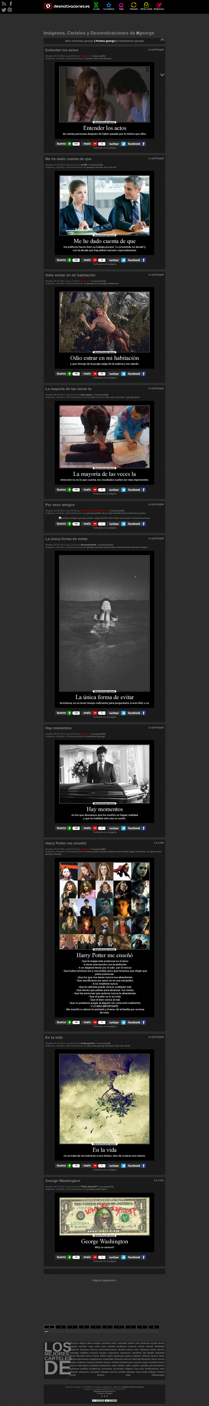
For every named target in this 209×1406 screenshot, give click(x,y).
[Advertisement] (104, 21)
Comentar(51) (99, 849)
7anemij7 (85, 56)
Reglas (109, 1393)
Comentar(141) (105, 544)
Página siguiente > (104, 1280)
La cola (96, 9)
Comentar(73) (106, 1186)
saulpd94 (85, 281)
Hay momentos (58, 728)
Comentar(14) (99, 281)
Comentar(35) (98, 734)
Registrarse (159, 9)
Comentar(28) (117, 510)
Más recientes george (79, 40)
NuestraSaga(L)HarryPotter (94, 510)
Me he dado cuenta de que (68, 159)
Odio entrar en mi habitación (70, 275)
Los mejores (108, 9)
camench (85, 849)
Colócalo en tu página (104, 148)
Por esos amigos (60, 505)
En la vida (54, 1037)
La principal (156, 49)
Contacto (101, 1393)
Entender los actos (61, 50)
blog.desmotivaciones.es (104, 1391)
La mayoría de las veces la (68, 389)
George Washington (62, 1181)
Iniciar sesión (146, 9)
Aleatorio (134, 9)
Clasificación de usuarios (133, 1387)
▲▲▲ (104, 1396)
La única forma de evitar (66, 539)
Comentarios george (130, 40)
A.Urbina (85, 734)
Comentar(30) (104, 1043)
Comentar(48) (101, 394)
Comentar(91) (99, 56)
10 (154, 1327)
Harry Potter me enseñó (65, 843)
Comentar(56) (96, 164)
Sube (121, 9)
